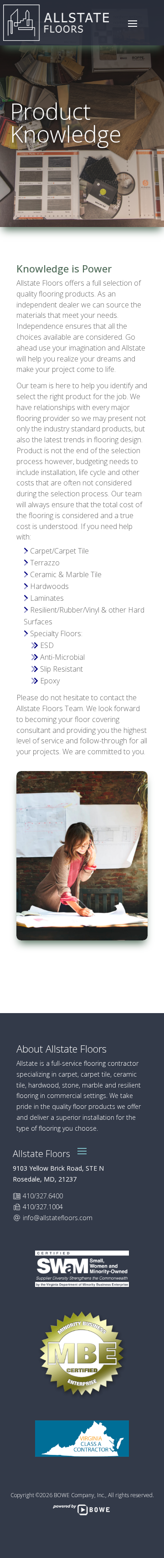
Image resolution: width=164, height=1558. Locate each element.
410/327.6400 (43, 1196)
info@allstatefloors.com (57, 1217)
